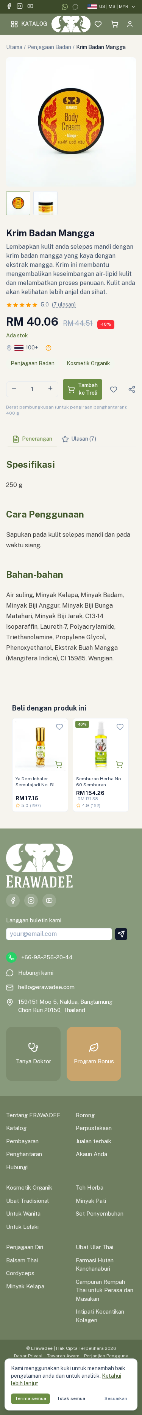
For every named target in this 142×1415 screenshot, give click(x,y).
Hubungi (17, 1167)
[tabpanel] (71, 567)
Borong (85, 1115)
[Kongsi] (132, 389)
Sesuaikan (116, 1398)
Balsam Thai (22, 1260)
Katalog (34, 24)
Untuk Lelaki (22, 1227)
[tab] (32, 439)
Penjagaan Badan (49, 47)
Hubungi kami (35, 972)
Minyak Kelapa (25, 1286)
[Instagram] (20, 7)
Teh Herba (89, 1187)
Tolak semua (71, 1398)
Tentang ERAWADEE (33, 1115)
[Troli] (114, 24)
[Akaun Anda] (130, 24)
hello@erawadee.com (46, 987)
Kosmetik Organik (88, 363)
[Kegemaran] (98, 24)
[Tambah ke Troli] (59, 764)
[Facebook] (9, 7)
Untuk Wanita (23, 1213)
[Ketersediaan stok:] (48, 348)
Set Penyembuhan (99, 1213)
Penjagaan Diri (24, 1247)
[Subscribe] (121, 934)
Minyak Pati (91, 1201)
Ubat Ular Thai (94, 1247)
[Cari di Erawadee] (83, 24)
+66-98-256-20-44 (47, 957)
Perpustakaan (94, 1128)
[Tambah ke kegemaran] (59, 727)
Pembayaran (22, 1141)
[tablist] (71, 439)
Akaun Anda (91, 1154)
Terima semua (30, 1398)
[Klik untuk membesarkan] (71, 122)
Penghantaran (24, 1154)
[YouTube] (30, 7)
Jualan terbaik (93, 1141)
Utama (14, 47)
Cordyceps (20, 1273)
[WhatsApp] (65, 7)
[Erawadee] (70, 24)
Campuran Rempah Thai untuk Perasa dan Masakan (104, 1290)
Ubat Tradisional (27, 1201)
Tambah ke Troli (88, 389)
